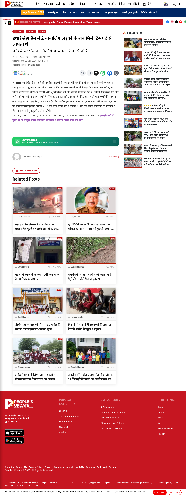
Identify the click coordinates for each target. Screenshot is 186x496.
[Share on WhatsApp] (102, 73)
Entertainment (66, 421)
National (63, 427)
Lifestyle (63, 411)
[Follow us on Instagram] (172, 21)
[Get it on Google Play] (9, 23)
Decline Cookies (175, 492)
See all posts (112, 157)
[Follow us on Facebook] (167, 21)
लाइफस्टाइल (111, 12)
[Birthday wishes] (166, 4)
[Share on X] (96, 73)
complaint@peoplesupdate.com (136, 483)
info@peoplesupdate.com (42, 483)
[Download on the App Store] (5, 23)
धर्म (82, 12)
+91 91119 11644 (77, 483)
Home (160, 407)
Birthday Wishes (165, 428)
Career (48, 467)
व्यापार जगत (94, 12)
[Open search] (174, 4)
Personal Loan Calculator (113, 412)
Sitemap (113, 467)
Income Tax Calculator (112, 428)
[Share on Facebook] (109, 73)
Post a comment (28, 170)
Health (62, 432)
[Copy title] (116, 73)
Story (159, 423)
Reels (160, 418)
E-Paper (161, 434)
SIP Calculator (108, 407)
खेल (64, 12)
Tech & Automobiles (69, 416)
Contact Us (21, 467)
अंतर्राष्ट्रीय (53, 12)
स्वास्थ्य (73, 12)
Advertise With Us (75, 467)
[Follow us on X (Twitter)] (176, 21)
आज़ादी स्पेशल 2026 (33, 12)
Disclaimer (59, 467)
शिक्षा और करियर (150, 12)
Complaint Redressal (96, 467)
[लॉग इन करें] (179, 4)
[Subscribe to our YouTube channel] (180, 21)
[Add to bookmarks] (90, 73)
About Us (9, 467)
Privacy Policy (35, 467)
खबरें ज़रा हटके (130, 12)
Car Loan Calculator (110, 418)
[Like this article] (83, 73)
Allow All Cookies (159, 492)
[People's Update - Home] (14, 4)
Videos (160, 412)
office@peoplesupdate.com (28, 485)
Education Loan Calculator (114, 423)
